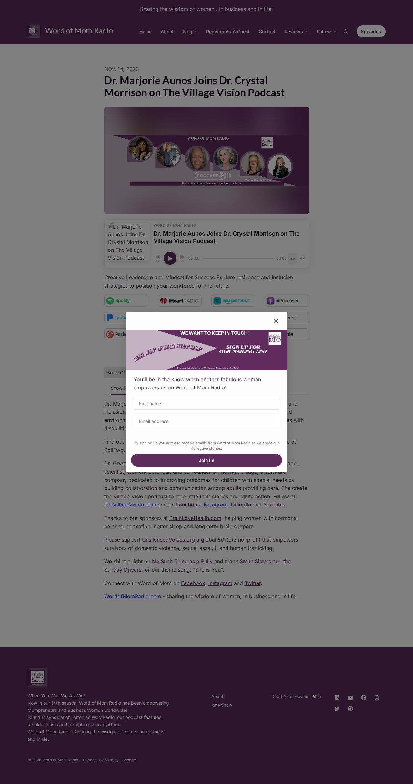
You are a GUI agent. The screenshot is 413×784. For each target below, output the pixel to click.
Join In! (206, 460)
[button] (276, 321)
